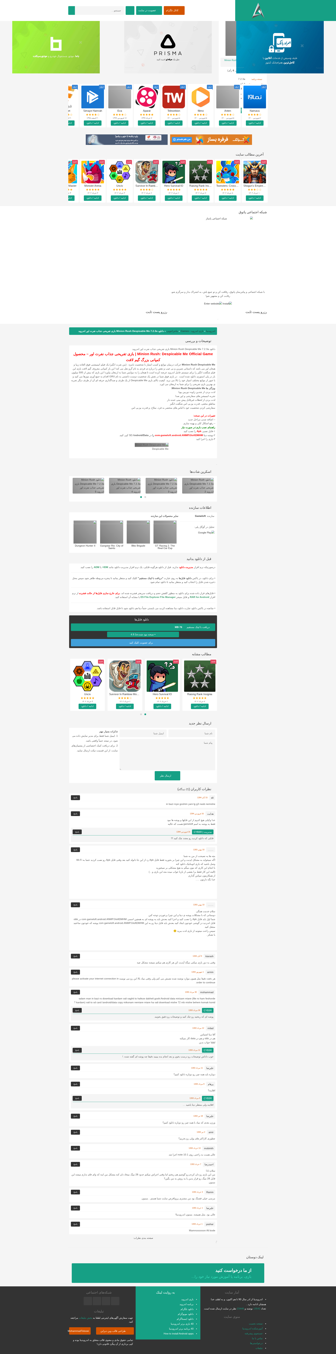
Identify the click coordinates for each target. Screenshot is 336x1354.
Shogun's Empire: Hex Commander (263, 185)
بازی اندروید (187, 1299)
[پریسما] (56, 47)
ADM (96, 567)
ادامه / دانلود (254, 123)
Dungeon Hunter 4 (85, 545)
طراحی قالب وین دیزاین (113, 1331)
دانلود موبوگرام (186, 1314)
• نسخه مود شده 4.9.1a (143, 634)
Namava (255, 110)
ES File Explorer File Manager (158, 597)
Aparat (146, 110)
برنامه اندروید (187, 1304)
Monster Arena (92, 185)
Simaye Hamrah (92, 110)
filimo (201, 110)
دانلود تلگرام (187, 1309)
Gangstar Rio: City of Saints (111, 546)
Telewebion (173, 110)
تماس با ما (257, 1338)
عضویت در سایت (147, 10)
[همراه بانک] (168, 47)
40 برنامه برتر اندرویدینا (181, 1328)
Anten (227, 110)
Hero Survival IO (173, 185)
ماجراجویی (172, 331)
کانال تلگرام (172, 10)
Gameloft (200, 516)
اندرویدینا (210, 331)
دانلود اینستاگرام (185, 1318)
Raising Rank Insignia (201, 185)
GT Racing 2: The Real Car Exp (165, 546)
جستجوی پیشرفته (254, 1333)
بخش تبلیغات (85, 1317)
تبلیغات (259, 1348)
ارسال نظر (166, 775)
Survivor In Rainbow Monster (152, 185)
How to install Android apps (179, 1333)
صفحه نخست (256, 1323)
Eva (119, 110)
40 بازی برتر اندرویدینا (182, 1323)
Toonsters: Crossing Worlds (232, 185)
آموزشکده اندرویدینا (252, 1328)
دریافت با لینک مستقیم (192, 627)
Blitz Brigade (138, 545)
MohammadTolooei (79, 1331)
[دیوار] (280, 47)
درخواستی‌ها (256, 1343)
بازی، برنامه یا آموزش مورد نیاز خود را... (221, 1273)
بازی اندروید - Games (192, 331)
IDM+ (105, 567)
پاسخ (75, 797)
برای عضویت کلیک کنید (141, 642)
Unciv (119, 185)
